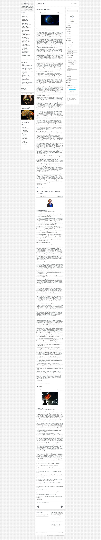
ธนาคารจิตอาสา (25, 67)
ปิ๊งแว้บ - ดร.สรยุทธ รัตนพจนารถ (28, 76)
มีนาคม (69, 59)
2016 (68, 29)
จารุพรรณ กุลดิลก (25, 40)
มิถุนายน (69, 53)
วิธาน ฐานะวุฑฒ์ (25, 31)
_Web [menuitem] (23, 139)
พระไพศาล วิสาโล (25, 15)
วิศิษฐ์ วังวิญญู (24, 26)
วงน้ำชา (23, 73)
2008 (68, 74)
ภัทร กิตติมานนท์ (25, 51)
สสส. (23, 64)
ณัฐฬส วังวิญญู (25, 37)
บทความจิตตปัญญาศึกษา (26, 69)
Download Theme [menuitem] (25, 142)
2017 (68, 27)
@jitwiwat (72, 91)
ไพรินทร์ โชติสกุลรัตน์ (26, 45)
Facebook (75, 3)
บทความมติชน (41, 187)
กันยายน (69, 47)
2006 (68, 78)
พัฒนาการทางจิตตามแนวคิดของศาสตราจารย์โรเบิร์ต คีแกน (72, 63)
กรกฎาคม (70, 51)
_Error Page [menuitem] (24, 137)
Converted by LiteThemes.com (59, 535)
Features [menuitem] (24, 127)
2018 (68, 25)
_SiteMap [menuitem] (24, 135)
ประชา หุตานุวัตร (25, 30)
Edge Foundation (25, 83)
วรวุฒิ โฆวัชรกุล (25, 44)
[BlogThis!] (39, 184)
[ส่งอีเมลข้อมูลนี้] (37, 184)
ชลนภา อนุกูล (24, 35)
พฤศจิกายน (70, 44)
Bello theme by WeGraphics (51, 535)
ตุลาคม (69, 45)
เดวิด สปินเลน (24, 19)
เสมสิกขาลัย (24, 72)
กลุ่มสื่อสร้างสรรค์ (25, 79)
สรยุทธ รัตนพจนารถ (26, 34)
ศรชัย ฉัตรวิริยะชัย (25, 38)
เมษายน (69, 57)
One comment (60, 389)
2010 (68, 40)
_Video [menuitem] (23, 141)
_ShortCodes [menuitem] (24, 134)
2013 (68, 35)
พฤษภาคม (70, 55)
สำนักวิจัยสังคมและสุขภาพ (27, 68)
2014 (68, 33)
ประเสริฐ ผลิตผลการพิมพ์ (26, 27)
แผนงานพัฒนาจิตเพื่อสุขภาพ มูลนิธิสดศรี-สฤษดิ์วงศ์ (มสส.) (57, 514)
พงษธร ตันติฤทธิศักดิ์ (26, 41)
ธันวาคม (69, 42)
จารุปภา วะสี (24, 47)
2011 (68, 38)
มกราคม (69, 70)
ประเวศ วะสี (24, 16)
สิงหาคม (69, 49)
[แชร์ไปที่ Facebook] (41, 184)
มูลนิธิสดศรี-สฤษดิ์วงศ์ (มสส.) (27, 65)
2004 (68, 82)
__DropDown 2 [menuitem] (25, 131)
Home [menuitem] (23, 126)
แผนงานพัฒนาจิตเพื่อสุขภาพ (27, 71)
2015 (68, 31)
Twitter (76, 3)
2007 (68, 76)
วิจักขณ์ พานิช (24, 48)
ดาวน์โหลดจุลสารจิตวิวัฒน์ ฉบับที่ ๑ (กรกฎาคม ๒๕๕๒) (42, 515)
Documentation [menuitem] (25, 138)
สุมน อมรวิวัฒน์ (25, 20)
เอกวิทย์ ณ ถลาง (25, 22)
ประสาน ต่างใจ (25, 17)
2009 (68, 72)
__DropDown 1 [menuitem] (25, 130)
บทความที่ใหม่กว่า (61, 506)
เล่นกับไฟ (39, 386)
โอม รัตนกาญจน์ (25, 49)
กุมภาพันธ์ (70, 68)
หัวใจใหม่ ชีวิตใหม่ (25, 75)
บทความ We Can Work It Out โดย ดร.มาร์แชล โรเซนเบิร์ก (72, 99)
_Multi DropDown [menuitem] (25, 128)
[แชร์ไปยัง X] (40, 184)
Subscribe (60, 532)
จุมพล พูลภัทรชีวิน (25, 23)
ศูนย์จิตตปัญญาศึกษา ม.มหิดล (27, 78)
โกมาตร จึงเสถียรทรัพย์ (26, 24)
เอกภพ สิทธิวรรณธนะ (26, 55)
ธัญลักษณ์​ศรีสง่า (25, 52)
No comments (60, 12)
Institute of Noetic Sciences (27, 82)
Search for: (69, 8)
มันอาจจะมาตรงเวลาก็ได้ (43, 9)
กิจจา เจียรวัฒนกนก (25, 42)
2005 (68, 80)
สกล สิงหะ (24, 33)
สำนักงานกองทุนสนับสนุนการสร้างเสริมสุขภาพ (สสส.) (56, 516)
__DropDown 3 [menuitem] (25, 133)
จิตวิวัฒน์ (27, 4)
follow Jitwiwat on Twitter (72, 92)
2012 (68, 36)
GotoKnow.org (25, 80)
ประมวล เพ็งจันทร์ (25, 29)
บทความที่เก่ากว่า (37, 506)
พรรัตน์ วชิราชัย (25, 54)
